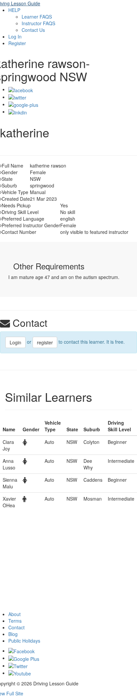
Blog (13, 634)
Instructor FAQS (38, 23)
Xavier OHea (9, 502)
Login (15, 342)
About (14, 614)
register (45, 342)
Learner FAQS (37, 16)
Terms (15, 620)
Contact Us (33, 30)
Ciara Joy (8, 445)
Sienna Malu (10, 483)
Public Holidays (24, 640)
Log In (15, 36)
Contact (16, 627)
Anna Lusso (9, 464)
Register (17, 43)
